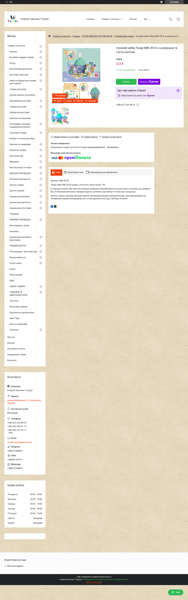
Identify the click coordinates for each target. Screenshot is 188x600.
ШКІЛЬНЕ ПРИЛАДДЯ (20, 173)
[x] (55, 207)
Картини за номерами (20, 118)
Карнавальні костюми (20, 101)
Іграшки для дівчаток (20, 202)
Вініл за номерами (18, 324)
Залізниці (14, 231)
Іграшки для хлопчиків (20, 208)
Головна (90, 19)
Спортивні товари (18, 133)
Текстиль (14, 301)
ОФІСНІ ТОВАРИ (17, 286)
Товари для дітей (18, 106)
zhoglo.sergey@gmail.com (19, 442)
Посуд (12, 63)
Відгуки (11, 343)
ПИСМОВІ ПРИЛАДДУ (20, 219)
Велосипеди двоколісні (21, 69)
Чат (178, 592)
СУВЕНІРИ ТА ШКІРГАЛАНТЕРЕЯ (18, 293)
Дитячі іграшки (17, 190)
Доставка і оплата (16, 349)
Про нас (133, 19)
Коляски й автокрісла (20, 179)
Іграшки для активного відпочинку (21, 238)
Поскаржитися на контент (93, 579)
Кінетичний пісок (18, 257)
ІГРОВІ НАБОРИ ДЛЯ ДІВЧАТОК (97, 36)
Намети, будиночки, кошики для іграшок (23, 82)
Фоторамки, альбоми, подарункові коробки (20, 125)
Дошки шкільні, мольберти (22, 95)
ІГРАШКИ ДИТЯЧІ (18, 246)
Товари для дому (18, 89)
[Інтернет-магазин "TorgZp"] (12, 19)
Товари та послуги (110, 19)
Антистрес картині (18, 306)
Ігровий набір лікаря (124, 36)
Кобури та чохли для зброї (22, 138)
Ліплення (14, 330)
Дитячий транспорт (19, 75)
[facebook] (52, 207)
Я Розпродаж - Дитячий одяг (24, 251)
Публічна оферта (15, 566)
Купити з (144, 82)
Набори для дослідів (19, 112)
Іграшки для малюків (20, 196)
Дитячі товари (17, 185)
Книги (12, 269)
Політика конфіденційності (117, 579)
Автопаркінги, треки (19, 225)
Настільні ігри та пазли (20, 167)
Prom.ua (108, 577)
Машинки (14, 161)
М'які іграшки (16, 275)
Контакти (11, 360)
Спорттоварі (15, 263)
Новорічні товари (18, 150)
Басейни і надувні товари (22, 57)
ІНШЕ (12, 280)
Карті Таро (15, 318)
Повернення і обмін (16, 354)
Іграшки (76, 36)
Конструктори (16, 156)
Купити (126, 82)
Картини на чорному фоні (22, 312)
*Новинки (14, 214)
